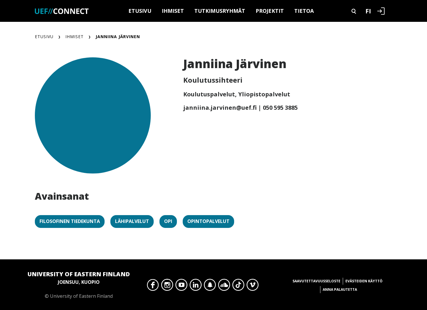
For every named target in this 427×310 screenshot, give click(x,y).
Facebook (153, 286)
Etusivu (139, 10)
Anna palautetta (340, 289)
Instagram (167, 286)
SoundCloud (224, 286)
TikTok (238, 286)
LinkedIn (196, 286)
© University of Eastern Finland (79, 284)
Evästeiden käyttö (364, 281)
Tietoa (304, 10)
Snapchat (210, 286)
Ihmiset (173, 10)
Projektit (270, 10)
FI (368, 10)
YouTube (181, 286)
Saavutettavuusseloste (316, 281)
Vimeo (253, 286)
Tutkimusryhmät (219, 10)
